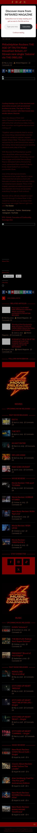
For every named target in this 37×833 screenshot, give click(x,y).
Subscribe (26, 27)
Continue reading (18, 32)
